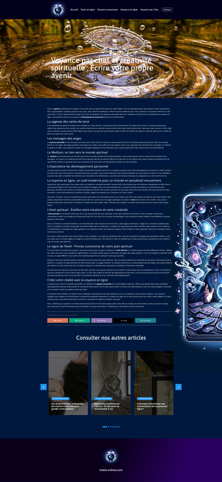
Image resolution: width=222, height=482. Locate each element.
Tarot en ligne (88, 9)
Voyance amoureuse (107, 9)
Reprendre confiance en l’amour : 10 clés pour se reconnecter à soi (107, 406)
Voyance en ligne (129, 9)
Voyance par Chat (149, 9)
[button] (178, 387)
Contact (167, 9)
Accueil (74, 9)
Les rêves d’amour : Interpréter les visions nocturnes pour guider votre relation (67, 406)
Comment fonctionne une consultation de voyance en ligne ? (152, 406)
